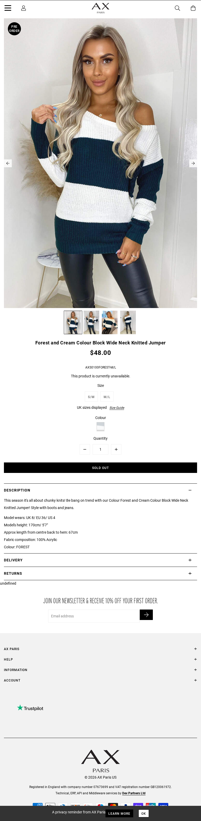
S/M (91, 397)
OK (143, 813)
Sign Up (146, 615)
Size (100, 385)
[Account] (23, 8)
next (193, 163)
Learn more (119, 813)
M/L (107, 397)
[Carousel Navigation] (100, 163)
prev (8, 163)
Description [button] (17, 490)
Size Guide (116, 407)
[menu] (7, 9)
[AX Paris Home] (100, 8)
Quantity (100, 438)
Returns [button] (13, 573)
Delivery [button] (13, 559)
